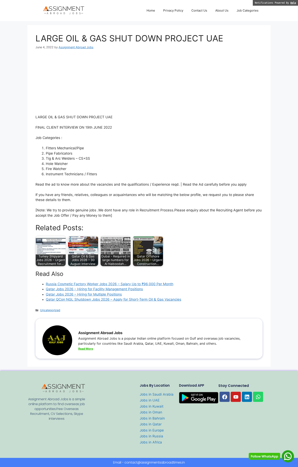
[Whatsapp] (258, 397)
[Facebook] (225, 397)
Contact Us (199, 10)
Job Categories (247, 10)
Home (151, 10)
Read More (85, 348)
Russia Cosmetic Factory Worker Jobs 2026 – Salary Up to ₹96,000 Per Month (109, 284)
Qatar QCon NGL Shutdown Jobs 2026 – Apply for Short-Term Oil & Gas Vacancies (113, 299)
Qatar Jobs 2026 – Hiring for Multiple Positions (84, 294)
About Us (221, 10)
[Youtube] (236, 397)
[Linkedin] (247, 397)
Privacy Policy (173, 10)
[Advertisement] (149, 84)
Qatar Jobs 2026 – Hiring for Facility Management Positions (94, 289)
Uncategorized (50, 310)
